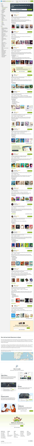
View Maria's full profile (29, 201)
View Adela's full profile (29, 45)
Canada (3, 16)
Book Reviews (28, 432)
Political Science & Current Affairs (5, 48)
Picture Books (3, 46)
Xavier (15, 268)
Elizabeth (15, 203)
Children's (3, 29)
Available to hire (13, 29)
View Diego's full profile (29, 29)
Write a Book (21, 433)
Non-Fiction (3, 45)
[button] (1, 353)
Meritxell (15, 128)
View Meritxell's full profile (29, 143)
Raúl (14, 112)
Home (12, 12)
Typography (21, 95)
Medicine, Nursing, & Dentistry (4, 43)
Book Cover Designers (5, 7)
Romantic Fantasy (4, 50)
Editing (2, 5)
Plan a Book (21, 434)
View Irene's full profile (29, 168)
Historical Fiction (4, 38)
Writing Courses (16, 434)
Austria (2, 23)
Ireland (2, 19)
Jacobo (15, 305)
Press (8, 434)
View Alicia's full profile (29, 266)
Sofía (15, 47)
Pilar (14, 285)
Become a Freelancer (10, 435)
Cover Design (15, 51)
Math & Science (3, 51)
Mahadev (15, 91)
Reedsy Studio (22, 432)
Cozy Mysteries (3, 33)
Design (2, 6)
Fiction (2, 37)
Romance (3, 49)
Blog (24, 1)
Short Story (3, 54)
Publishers (28, 435)
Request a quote (30, 112)
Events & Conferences (16, 435)
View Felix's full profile (29, 89)
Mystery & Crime (4, 34)
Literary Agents (29, 434)
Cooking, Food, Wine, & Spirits (4, 32)
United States (3, 15)
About (26, 1)
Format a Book (22, 435)
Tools (22, 1)
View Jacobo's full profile (29, 318)
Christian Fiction (4, 30)
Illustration (15, 35)
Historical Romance (4, 39)
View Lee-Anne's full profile (28, 185)
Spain (2, 21)
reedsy (6, 1)
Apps (12, 1)
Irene (15, 153)
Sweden (3, 22)
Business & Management (5, 28)
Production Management (14, 290)
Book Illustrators (17, 12)
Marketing (3, 10)
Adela (15, 31)
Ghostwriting (3, 11)
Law (2, 41)
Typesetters (3, 9)
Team (8, 433)
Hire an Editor (2, 433)
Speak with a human (15, 150)
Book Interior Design (26, 95)
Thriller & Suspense (4, 55)
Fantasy (3, 36)
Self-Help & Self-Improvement (4, 53)
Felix (14, 74)
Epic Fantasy (3, 35)
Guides (15, 433)
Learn (20, 1)
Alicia (15, 250)
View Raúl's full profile (29, 126)
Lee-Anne (15, 170)
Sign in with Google (18, 9)
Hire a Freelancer (3, 432)
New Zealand (3, 18)
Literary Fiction (3, 42)
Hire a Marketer (3, 435)
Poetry (2, 47)
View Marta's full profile (29, 229)
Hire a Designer (3, 434)
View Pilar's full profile (29, 303)
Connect (17, 1)
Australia (3, 17)
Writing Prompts (29, 433)
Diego (15, 14)
